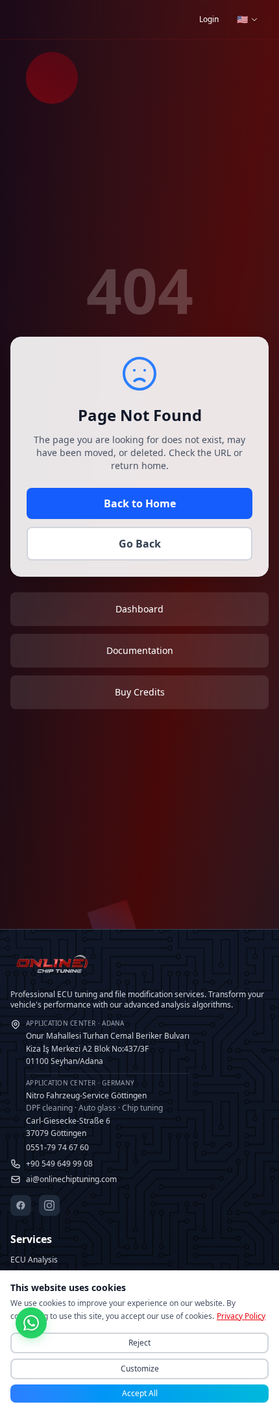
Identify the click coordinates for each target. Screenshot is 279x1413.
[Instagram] (49, 1205)
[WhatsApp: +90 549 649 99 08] (31, 1324)
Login (209, 19)
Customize (140, 1368)
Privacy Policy (241, 1316)
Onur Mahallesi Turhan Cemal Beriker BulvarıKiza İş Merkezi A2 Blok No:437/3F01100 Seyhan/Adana (107, 1043)
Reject (139, 1342)
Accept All (140, 1393)
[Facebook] (20, 1205)
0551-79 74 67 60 (57, 1147)
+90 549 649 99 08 (59, 1164)
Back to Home (140, 503)
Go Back (140, 544)
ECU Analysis (34, 1259)
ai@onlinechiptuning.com (71, 1179)
